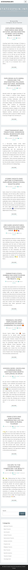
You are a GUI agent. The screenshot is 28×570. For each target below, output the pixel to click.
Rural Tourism (7, 550)
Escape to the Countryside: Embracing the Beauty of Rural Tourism (14, 467)
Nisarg (14, 568)
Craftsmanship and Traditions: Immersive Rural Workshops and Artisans (14, 133)
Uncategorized (7, 559)
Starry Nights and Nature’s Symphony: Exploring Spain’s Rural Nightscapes (14, 181)
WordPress (18, 566)
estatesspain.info (7, 1)
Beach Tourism (7, 529)
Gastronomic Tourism (9, 538)
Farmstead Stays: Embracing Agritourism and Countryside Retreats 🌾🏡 (14, 276)
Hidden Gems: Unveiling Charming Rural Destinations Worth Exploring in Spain (14, 371)
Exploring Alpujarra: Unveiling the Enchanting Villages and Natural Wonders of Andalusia (14, 81)
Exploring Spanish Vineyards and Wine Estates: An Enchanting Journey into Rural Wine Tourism (14, 31)
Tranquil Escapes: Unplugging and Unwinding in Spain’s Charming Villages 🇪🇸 (14, 322)
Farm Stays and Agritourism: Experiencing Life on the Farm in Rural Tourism (14, 420)
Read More (14, 67)
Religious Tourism (8, 547)
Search (4, 510)
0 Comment (22, 376)
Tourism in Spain (7, 556)
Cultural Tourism (8, 535)
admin (19, 38)
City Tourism (7, 532)
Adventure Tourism (8, 526)
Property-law (7, 544)
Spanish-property (8, 553)
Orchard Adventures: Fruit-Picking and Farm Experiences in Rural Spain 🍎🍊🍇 (14, 227)
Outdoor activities (8, 541)
